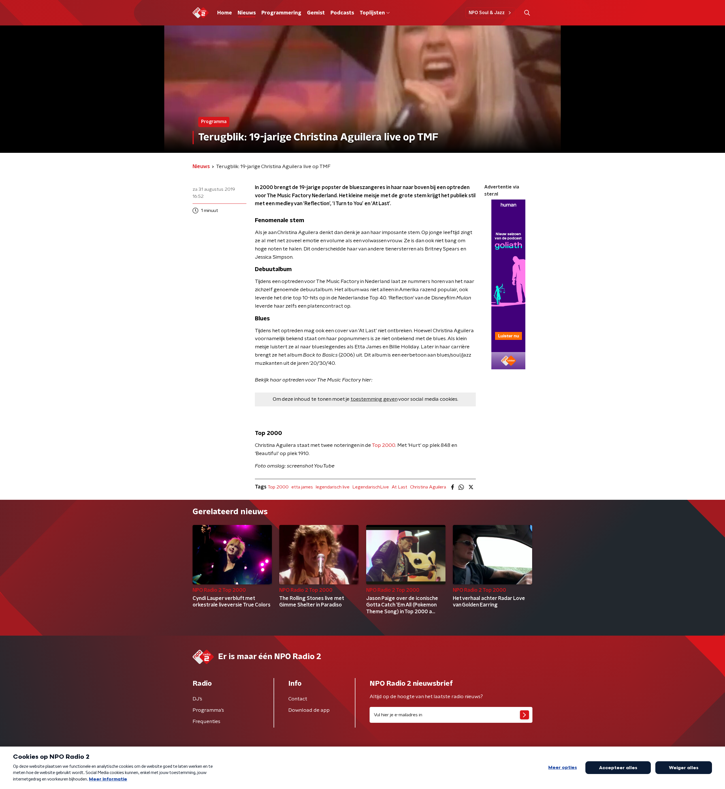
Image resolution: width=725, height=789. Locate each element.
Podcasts (342, 13)
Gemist (316, 13)
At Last (399, 487)
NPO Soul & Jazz (487, 12)
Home (224, 13)
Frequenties (206, 721)
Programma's (208, 710)
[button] (526, 13)
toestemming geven (374, 399)
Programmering (281, 13)
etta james (302, 487)
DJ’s (197, 699)
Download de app (309, 710)
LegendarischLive (370, 487)
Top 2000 (383, 445)
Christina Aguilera (428, 487)
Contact (297, 699)
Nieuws (247, 13)
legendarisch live (332, 487)
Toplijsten (372, 13)
